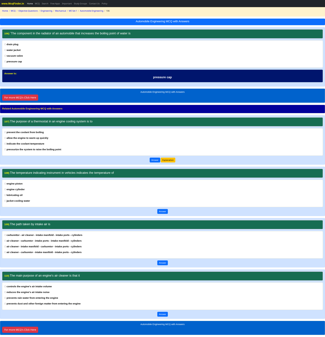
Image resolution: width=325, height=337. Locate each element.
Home (30, 3)
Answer (155, 160)
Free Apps (55, 3)
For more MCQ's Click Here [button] (20, 97)
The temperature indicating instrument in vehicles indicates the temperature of (59, 172)
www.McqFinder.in (13, 3)
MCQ (37, 3)
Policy (104, 3)
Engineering (46, 10)
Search (45, 3)
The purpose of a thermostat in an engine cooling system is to (48, 121)
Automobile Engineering (91, 10)
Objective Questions (28, 10)
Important (67, 3)
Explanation (168, 160)
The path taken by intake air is (27, 224)
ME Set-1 (73, 10)
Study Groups (80, 3)
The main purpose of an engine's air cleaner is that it (42, 275)
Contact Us (94, 3)
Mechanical (60, 10)
